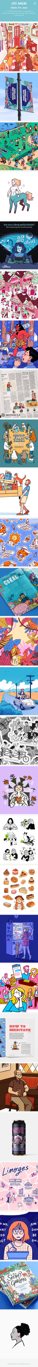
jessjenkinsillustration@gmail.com (19, 1364)
